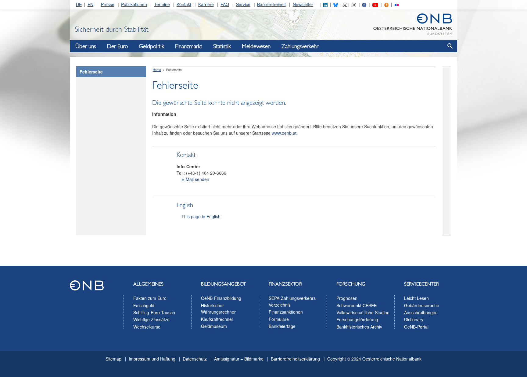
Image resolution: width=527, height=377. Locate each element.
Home (157, 70)
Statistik (222, 46)
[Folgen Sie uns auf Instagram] (353, 4)
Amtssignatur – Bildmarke (239, 359)
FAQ (224, 4)
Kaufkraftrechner (217, 319)
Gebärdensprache (421, 305)
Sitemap (113, 359)
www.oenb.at (284, 133)
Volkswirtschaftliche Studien (362, 312)
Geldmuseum (214, 326)
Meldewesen (256, 46)
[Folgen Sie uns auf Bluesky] (335, 4)
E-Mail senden (195, 179)
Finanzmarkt (188, 46)
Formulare (279, 319)
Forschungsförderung (357, 319)
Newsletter (303, 4)
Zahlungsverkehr (299, 46)
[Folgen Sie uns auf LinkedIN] (325, 4)
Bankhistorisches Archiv (359, 327)
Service (243, 4)
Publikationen (134, 4)
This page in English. (201, 216)
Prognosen (346, 298)
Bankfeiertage (282, 326)
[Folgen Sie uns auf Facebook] (364, 4)
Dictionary (413, 319)
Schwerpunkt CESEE (356, 305)
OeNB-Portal (416, 327)
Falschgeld (143, 305)
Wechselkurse (146, 327)
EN (90, 4)
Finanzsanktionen (286, 312)
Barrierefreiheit (271, 4)
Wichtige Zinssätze (151, 319)
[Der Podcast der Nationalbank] (386, 4)
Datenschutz (195, 359)
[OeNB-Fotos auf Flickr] (396, 4)
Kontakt (184, 4)
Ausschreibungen (421, 312)
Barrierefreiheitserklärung (295, 359)
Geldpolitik (151, 46)
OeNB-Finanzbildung (221, 298)
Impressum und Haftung (152, 359)
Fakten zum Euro (150, 298)
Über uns (85, 46)
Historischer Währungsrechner (218, 308)
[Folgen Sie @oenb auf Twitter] (344, 4)
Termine (162, 4)
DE (79, 4)
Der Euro (117, 46)
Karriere (206, 4)
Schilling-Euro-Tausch (154, 312)
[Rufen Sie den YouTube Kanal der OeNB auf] (375, 4)
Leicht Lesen (416, 298)
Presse (107, 4)
